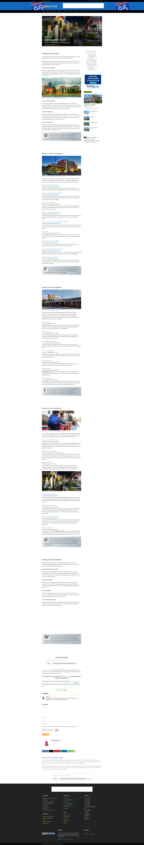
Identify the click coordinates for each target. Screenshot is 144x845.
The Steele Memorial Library (48, 505)
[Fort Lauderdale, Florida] (86, 129)
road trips (97, 140)
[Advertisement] (83, 5)
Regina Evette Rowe (48, 44)
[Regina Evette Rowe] (46, 742)
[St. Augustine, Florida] (86, 124)
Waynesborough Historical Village (50, 440)
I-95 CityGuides (48, 14)
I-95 (98, 137)
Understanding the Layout (93, 65)
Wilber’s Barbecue (46, 322)
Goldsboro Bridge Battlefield (49, 494)
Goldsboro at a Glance (91, 53)
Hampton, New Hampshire (90, 104)
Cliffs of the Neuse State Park (49, 451)
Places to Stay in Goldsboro (92, 60)
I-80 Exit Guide (61, 682)
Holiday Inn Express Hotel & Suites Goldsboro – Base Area (55, 222)
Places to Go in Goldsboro (91, 63)
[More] (76, 751)
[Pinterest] (94, 1)
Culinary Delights (91, 57)
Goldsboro (94, 137)
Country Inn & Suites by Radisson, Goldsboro (52, 249)
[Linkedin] (92, 1)
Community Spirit (91, 59)
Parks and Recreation (92, 56)
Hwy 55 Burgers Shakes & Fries (49, 341)
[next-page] (86, 133)
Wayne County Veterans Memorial (50, 516)
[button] (100, 11)
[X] (99, 1)
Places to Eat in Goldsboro (92, 61)
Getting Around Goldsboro (92, 64)
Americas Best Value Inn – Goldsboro (51, 241)
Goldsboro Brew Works (47, 527)
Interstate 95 (86, 138)
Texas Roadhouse (46, 360)
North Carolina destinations (89, 140)
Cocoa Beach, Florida (93, 111)
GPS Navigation (91, 68)
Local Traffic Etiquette (92, 69)
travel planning (87, 142)
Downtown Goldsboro (47, 462)
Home (43, 14)
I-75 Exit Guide (54, 682)
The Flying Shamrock (47, 378)
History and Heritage (92, 55)
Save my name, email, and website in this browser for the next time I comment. (60, 726)
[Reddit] (96, 1)
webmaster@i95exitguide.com (67, 839)
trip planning (93, 142)
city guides (89, 137)
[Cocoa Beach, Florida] (86, 113)
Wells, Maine (92, 116)
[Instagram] (91, 1)
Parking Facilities (91, 67)
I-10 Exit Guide (48, 682)
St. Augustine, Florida (93, 122)
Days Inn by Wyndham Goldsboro (50, 257)
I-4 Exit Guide (73, 681)
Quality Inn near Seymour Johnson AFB (51, 212)
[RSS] (98, 1)
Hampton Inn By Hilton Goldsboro (50, 185)
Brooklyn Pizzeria (46, 368)
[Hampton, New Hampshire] (93, 98)
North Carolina (93, 138)
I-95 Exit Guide (47, 670)
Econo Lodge (45, 231)
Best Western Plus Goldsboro (49, 202)
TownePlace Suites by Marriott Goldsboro (52, 193)
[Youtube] (101, 1)
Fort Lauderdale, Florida (94, 127)
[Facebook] (89, 1)
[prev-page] (84, 133)
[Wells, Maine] (86, 118)
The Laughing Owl (46, 331)
